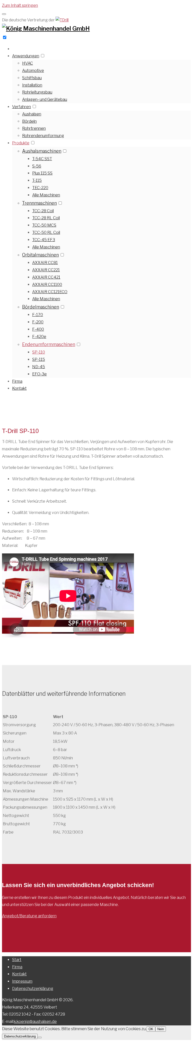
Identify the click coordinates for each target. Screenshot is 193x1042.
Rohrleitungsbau (37, 92)
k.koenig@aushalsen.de (35, 1021)
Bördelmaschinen (40, 307)
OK (151, 1029)
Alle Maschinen (46, 195)
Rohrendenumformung (43, 135)
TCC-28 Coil (43, 210)
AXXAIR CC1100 (47, 284)
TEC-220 (40, 187)
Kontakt (19, 388)
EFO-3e (39, 374)
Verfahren (21, 106)
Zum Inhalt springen (20, 5)
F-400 (38, 329)
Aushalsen (31, 114)
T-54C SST (42, 158)
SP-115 (38, 359)
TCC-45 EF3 (43, 239)
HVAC (27, 63)
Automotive (33, 70)
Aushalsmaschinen (41, 151)
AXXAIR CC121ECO (49, 291)
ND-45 (38, 366)
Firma (17, 381)
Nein (160, 1029)
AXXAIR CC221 (46, 270)
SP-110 (38, 352)
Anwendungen (25, 56)
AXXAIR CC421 (46, 277)
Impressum (22, 981)
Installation (32, 85)
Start (16, 959)
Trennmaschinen (39, 203)
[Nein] (40, 1037)
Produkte (20, 143)
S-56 (36, 166)
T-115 (37, 180)
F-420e (39, 336)
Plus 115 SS (42, 173)
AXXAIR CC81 (45, 262)
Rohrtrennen (34, 128)
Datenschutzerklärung (32, 988)
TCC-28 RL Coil (46, 217)
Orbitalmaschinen (40, 254)
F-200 (37, 322)
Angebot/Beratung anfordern (29, 916)
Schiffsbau (32, 77)
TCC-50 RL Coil (46, 232)
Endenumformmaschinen (48, 344)
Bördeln (29, 121)
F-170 (37, 314)
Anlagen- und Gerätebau (44, 99)
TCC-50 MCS (44, 225)
